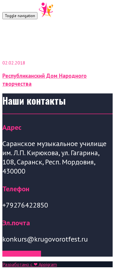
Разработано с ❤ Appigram (29, 264)
